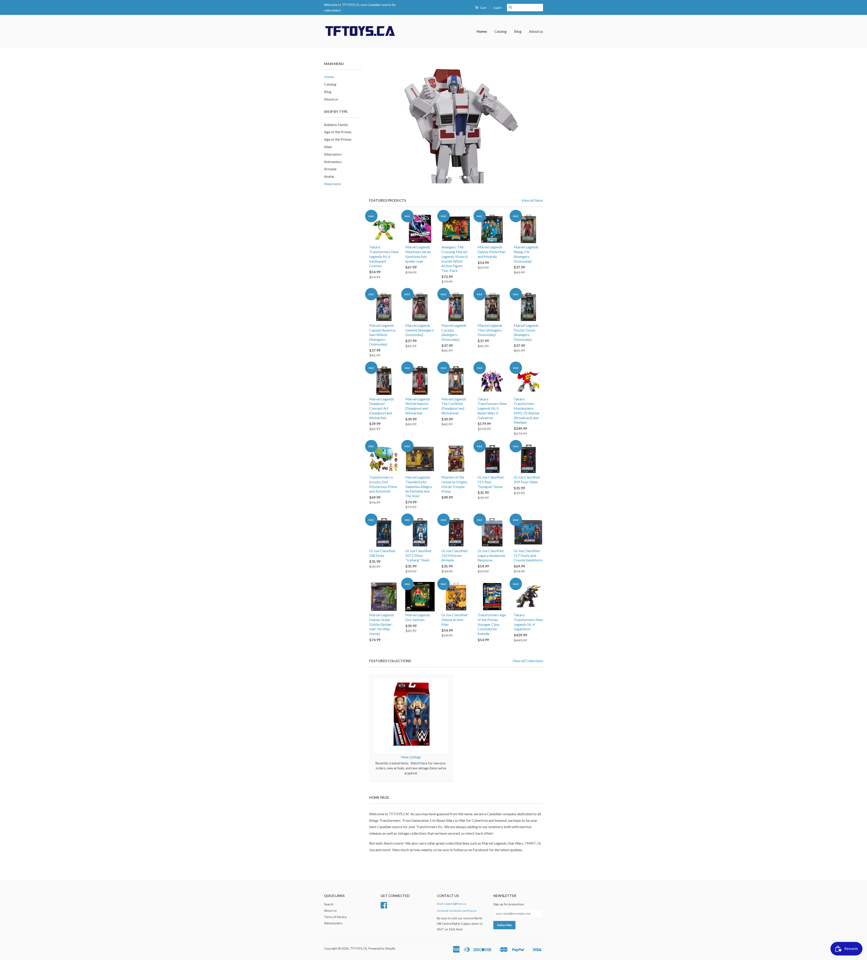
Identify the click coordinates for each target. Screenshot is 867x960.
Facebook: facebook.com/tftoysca (457, 910)
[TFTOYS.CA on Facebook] (383, 907)
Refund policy (333, 923)
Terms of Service (335, 917)
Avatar (329, 176)
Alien (328, 147)
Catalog (500, 31)
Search (328, 904)
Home (482, 31)
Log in (497, 7)
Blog (518, 31)
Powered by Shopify (381, 948)
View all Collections (528, 661)
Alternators (333, 154)
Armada (330, 169)
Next (533, 122)
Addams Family (336, 124)
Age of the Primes (338, 132)
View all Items (532, 200)
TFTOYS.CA (358, 948)
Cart (482, 7)
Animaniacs (333, 161)
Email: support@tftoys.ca (451, 903)
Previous (379, 122)
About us (536, 31)
